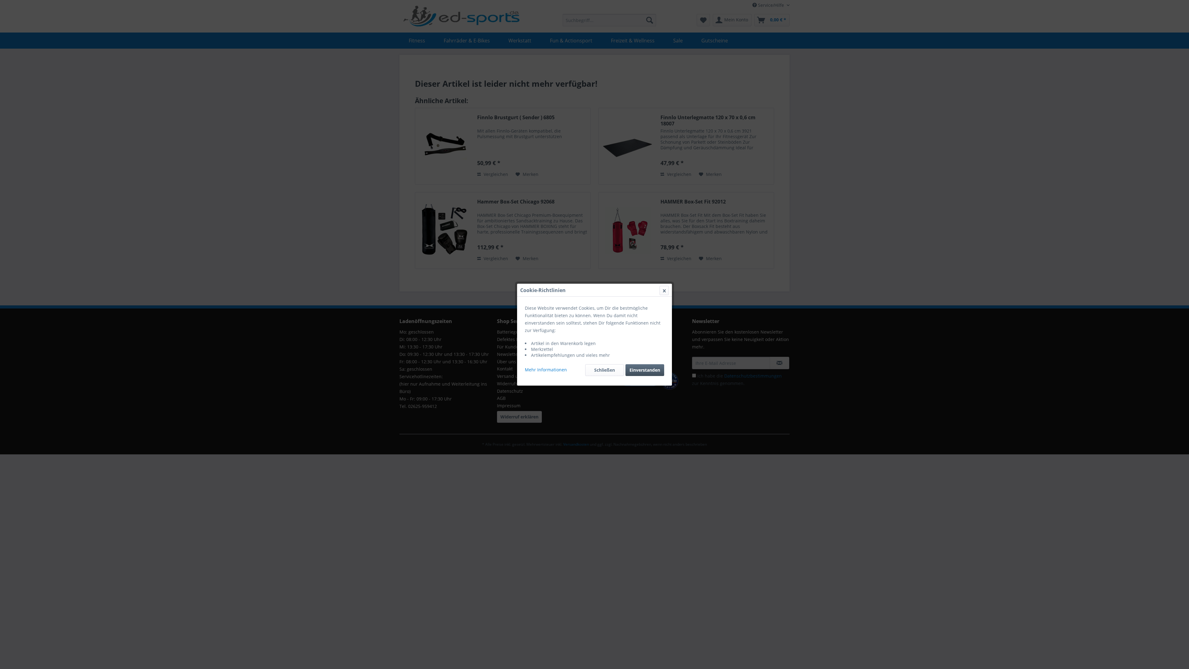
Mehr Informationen (546, 370)
